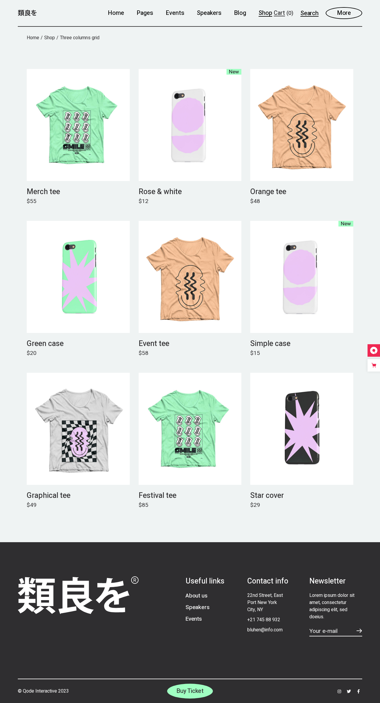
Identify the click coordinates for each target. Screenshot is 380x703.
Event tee (154, 343)
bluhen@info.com (265, 629)
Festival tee (157, 495)
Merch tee (43, 191)
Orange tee (268, 191)
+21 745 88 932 (263, 619)
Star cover (267, 495)
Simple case (270, 343)
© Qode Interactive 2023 (43, 691)
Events (194, 619)
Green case (45, 343)
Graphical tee (48, 495)
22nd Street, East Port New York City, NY (265, 602)
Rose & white (160, 191)
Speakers (197, 607)
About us (196, 596)
